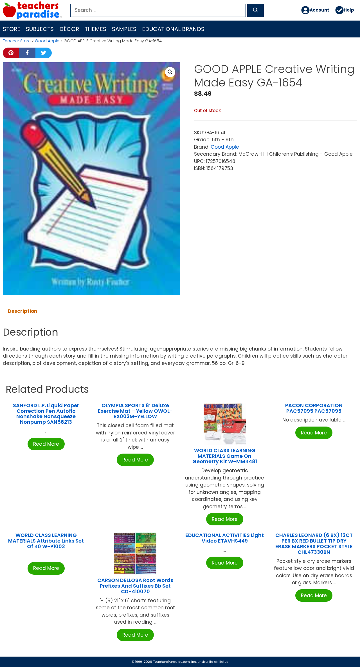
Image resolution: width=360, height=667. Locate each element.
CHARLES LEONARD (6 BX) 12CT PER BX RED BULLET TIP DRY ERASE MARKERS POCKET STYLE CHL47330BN (314, 543)
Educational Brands (173, 29)
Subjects (40, 29)
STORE (11, 29)
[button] (170, 72)
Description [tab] (22, 311)
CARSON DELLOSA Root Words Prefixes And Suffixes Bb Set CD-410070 (135, 586)
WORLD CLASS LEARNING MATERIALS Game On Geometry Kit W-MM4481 (224, 456)
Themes (95, 29)
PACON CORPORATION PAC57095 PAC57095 (314, 408)
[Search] (255, 10)
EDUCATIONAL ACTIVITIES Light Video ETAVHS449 (224, 538)
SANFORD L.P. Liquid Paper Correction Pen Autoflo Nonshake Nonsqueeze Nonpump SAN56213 (46, 413)
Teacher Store (17, 41)
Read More (46, 444)
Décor (69, 29)
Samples (124, 29)
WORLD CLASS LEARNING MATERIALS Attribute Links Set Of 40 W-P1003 (46, 541)
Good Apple (47, 41)
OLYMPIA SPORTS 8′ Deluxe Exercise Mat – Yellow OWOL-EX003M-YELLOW (135, 411)
